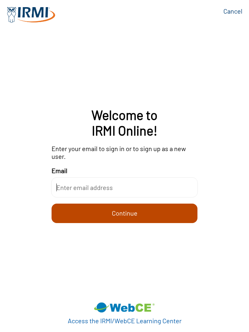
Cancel (233, 11)
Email (59, 170)
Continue (124, 213)
